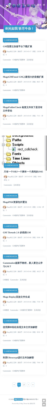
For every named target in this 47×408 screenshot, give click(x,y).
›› (33, 385)
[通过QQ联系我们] (44, 400)
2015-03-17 (24, 51)
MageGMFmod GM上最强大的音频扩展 (23, 77)
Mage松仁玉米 (12, 51)
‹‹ (14, 385)
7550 (36, 302)
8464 (37, 177)
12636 (36, 51)
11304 (36, 207)
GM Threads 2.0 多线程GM (17, 232)
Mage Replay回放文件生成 (16, 297)
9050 (36, 332)
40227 (36, 271)
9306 (36, 237)
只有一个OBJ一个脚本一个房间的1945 (23, 171)
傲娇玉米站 (18, 399)
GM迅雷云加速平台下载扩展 (17, 46)
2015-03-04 (24, 237)
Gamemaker (10, 40)
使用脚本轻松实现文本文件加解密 (20, 327)
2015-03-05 (24, 82)
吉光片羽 (32, 403)
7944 (36, 362)
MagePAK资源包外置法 (15, 202)
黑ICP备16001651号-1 (30, 399)
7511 (36, 116)
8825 (36, 82)
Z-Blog (21, 403)
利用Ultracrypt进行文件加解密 (18, 357)
